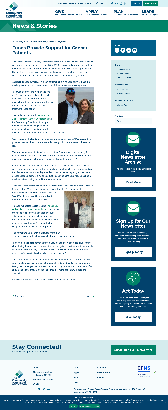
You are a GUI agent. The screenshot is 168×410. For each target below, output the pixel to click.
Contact (88, 3)
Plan (76, 377)
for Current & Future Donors (68, 12)
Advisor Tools (122, 105)
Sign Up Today (133, 252)
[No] (165, 402)
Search (102, 3)
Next (89, 296)
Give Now (149, 3)
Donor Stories (53, 42)
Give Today (133, 317)
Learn (76, 382)
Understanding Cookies (89, 406)
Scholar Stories (123, 93)
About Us (62, 3)
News (63, 42)
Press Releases (123, 74)
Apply (76, 372)
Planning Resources (124, 100)
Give (76, 367)
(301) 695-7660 (46, 379)
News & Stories (76, 3)
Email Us (37, 384)
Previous (19, 296)
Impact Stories (121, 85)
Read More (133, 182)
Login (135, 3)
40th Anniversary (123, 78)
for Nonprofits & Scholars (98, 12)
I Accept (73, 406)
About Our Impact (150, 12)
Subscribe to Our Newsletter (133, 350)
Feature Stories (38, 42)
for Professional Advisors (126, 12)
